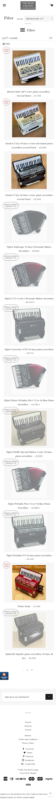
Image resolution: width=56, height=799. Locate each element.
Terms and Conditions (28, 739)
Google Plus (29, 764)
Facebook (29, 749)
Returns (28, 735)
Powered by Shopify (28, 773)
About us (28, 726)
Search (28, 722)
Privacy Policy (28, 743)
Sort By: (20, 19)
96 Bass (7, 44)
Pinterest (29, 756)
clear (50, 38)
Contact (28, 730)
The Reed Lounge (31, 770)
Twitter (29, 753)
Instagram (29, 760)
